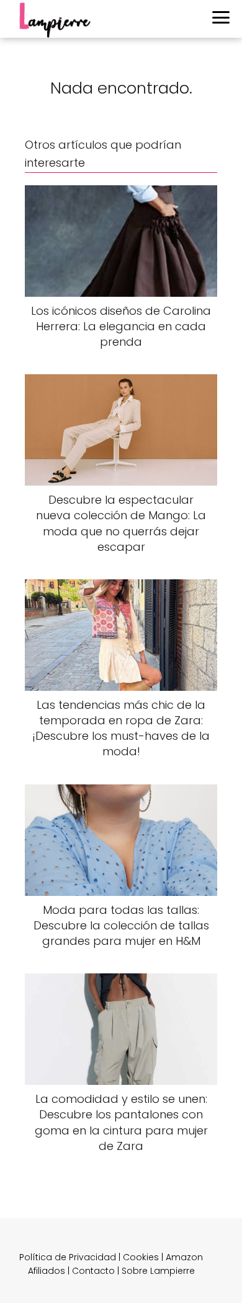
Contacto (93, 1271)
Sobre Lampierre (158, 1271)
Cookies (141, 1257)
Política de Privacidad (67, 1257)
